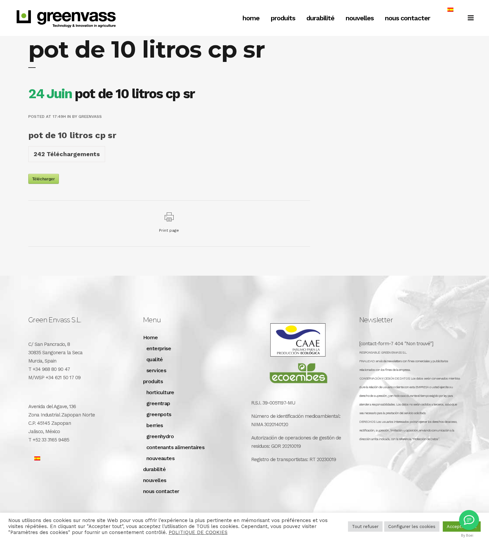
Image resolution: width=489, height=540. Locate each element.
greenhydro (160, 436)
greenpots (158, 414)
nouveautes (160, 458)
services (156, 370)
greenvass (90, 116)
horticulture (160, 392)
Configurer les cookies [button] (411, 526)
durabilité (154, 469)
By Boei (467, 535)
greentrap (158, 403)
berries (154, 425)
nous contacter (161, 491)
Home (150, 337)
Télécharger (43, 179)
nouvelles (154, 480)
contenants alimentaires (175, 447)
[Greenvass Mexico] (469, 520)
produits (153, 381)
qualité (154, 359)
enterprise (158, 348)
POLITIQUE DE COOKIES (198, 532)
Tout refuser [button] (365, 526)
